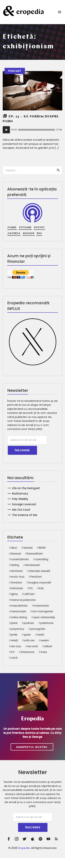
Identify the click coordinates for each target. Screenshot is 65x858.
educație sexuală (39, 571)
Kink (41, 588)
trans (44, 652)
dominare (17, 571)
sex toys (16, 646)
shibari (48, 646)
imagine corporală (40, 582)
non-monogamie (42, 611)
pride (14, 634)
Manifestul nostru (31, 747)
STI (12, 652)
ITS (31, 588)
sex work (32, 646)
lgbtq (14, 594)
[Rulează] (6, 129)
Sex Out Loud (21, 510)
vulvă (14, 658)
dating (15, 565)
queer (27, 634)
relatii (40, 634)
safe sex (29, 640)
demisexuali (32, 565)
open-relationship (44, 617)
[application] (32, 129)
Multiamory (20, 493)
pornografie (38, 629)
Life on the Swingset (26, 488)
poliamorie (46, 623)
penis (14, 623)
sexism (45, 640)
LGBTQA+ (29, 594)
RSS (39, 233)
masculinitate (19, 605)
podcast (29, 623)
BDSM (42, 547)
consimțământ (20, 559)
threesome (27, 652)
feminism (16, 582)
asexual (27, 547)
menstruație (18, 611)
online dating (19, 617)
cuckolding (41, 559)
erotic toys (17, 576)
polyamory (17, 629)
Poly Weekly (20, 499)
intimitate (17, 588)
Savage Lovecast (24, 504)
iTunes (12, 227)
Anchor (28, 233)
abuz (14, 547)
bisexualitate (35, 553)
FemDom (36, 576)
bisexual (16, 553)
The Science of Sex (24, 515)
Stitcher (25, 227)
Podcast (14, 71)
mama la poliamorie (23, 600)
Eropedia (24, 848)
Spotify (39, 227)
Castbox (14, 233)
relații (14, 640)
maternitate (41, 605)
